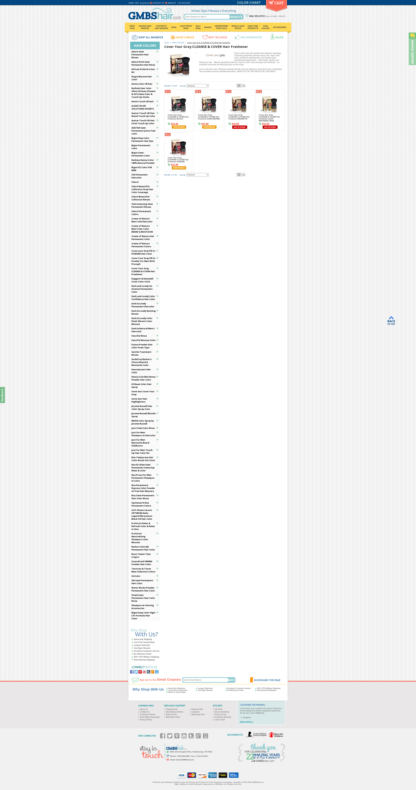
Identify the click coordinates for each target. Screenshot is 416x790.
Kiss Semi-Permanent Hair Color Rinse (142, 497)
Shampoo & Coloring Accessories (142, 607)
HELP (137, 3)
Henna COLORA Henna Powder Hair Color (143, 378)
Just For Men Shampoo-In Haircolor (143, 434)
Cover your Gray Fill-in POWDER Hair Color (143, 252)
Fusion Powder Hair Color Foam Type (142, 346)
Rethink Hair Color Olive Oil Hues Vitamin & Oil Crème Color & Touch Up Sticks (143, 92)
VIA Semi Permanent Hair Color (142, 582)
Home (166, 43)
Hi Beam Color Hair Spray (141, 385)
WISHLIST (172, 3)
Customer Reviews (222, 717)
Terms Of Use (220, 714)
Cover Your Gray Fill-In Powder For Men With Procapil (143, 261)
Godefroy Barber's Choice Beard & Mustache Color (141, 362)
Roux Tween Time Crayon (141, 555)
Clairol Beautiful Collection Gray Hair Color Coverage (142, 189)
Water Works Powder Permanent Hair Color (143, 589)
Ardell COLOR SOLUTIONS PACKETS (142, 107)
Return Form (171, 714)
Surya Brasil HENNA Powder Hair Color (141, 563)
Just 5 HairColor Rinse (143, 428)
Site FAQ (218, 709)
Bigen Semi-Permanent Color (140, 154)
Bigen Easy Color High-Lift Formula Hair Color (143, 615)
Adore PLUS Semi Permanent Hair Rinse (143, 63)
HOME (131, 3)
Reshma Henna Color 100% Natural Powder (143, 161)
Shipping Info (171, 709)
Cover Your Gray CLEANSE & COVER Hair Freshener (143, 271)
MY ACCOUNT (184, 3)
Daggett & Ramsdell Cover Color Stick (142, 280)
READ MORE (245, 722)
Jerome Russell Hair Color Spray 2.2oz (141, 407)
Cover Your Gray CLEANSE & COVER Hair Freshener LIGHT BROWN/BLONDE (269, 118)
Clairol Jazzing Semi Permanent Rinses (142, 205)
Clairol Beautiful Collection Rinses (140, 198)
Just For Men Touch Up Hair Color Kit (142, 451)
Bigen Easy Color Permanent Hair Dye (142, 139)
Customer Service (148, 714)
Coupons (195, 712)
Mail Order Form (173, 717)
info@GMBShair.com (185, 760)
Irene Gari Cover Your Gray (143, 393)
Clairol (134, 181)
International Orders (174, 712)
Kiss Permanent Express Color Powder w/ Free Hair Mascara (143, 488)
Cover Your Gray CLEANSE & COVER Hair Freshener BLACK (178, 117)
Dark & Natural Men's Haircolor (143, 330)
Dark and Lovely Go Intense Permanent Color (142, 288)
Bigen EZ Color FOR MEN (141, 169)
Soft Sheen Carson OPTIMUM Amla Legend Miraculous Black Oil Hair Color (141, 514)
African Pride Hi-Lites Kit (143, 71)
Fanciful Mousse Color (143, 340)
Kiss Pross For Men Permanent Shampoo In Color (143, 477)
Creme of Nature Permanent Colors (141, 245)
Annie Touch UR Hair (142, 101)
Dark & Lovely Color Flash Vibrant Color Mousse (141, 321)
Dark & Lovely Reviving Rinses (143, 312)
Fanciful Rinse (139, 335)
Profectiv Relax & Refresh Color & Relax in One (143, 526)
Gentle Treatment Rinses (141, 353)
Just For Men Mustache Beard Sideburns (140, 442)
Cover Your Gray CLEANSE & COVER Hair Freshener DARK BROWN (209, 117)
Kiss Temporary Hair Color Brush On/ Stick (143, 459)
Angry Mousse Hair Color (141, 78)
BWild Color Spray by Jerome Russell (142, 422)
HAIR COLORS (178, 43)
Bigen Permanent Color (140, 147)
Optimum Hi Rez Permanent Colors (141, 504)
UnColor (135, 576)
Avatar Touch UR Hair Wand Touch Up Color (143, 115)
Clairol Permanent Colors (141, 213)
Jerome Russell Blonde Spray (143, 415)
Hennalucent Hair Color (141, 371)
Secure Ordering (221, 712)
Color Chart (219, 720)
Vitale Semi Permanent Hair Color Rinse (143, 598)
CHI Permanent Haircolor (139, 176)
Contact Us (145, 712)
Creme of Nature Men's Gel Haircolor (142, 220)
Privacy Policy (146, 720)
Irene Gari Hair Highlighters (139, 400)
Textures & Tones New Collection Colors (143, 570)
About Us (144, 709)
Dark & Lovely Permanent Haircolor (142, 305)
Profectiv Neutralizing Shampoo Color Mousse (139, 538)
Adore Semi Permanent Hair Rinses (140, 54)
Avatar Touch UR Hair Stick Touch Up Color (143, 122)
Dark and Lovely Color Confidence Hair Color (143, 298)
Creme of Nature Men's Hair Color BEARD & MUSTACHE (142, 228)
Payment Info (197, 709)
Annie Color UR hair (141, 83)
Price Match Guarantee (150, 717)
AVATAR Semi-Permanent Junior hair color (143, 130)
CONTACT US (158, 3)
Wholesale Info (198, 714)
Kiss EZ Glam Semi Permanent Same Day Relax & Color (143, 467)
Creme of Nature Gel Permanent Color (142, 238)
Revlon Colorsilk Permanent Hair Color (143, 548)
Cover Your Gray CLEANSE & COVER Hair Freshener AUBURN (178, 160)
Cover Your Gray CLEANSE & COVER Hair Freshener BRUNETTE (238, 117)
